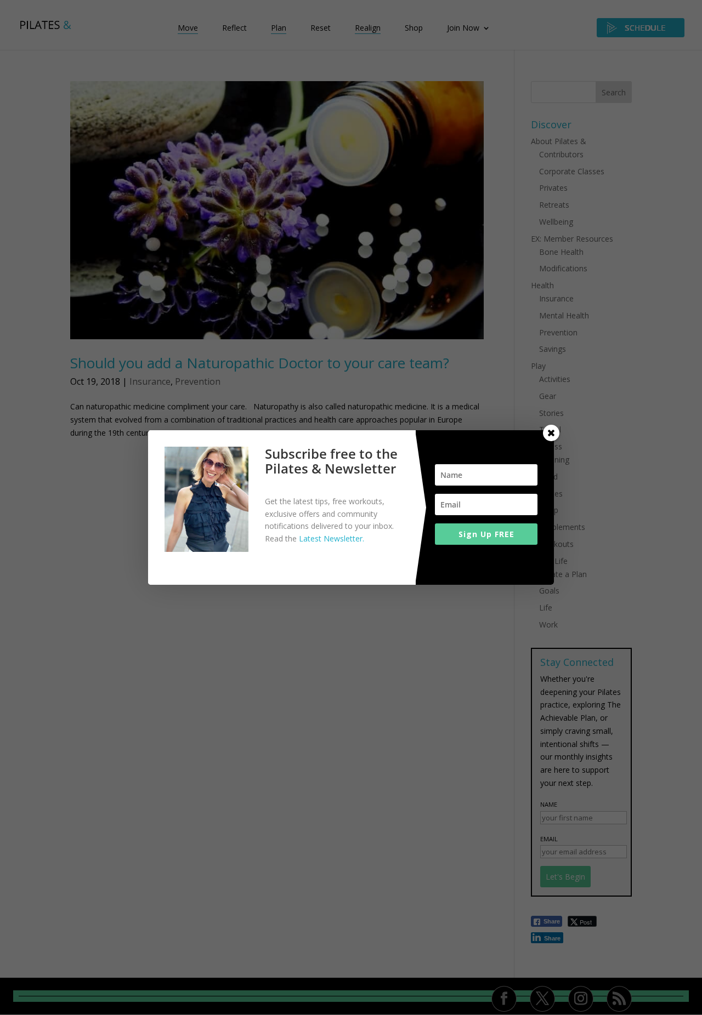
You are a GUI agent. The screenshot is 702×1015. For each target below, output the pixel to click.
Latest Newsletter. (331, 538)
